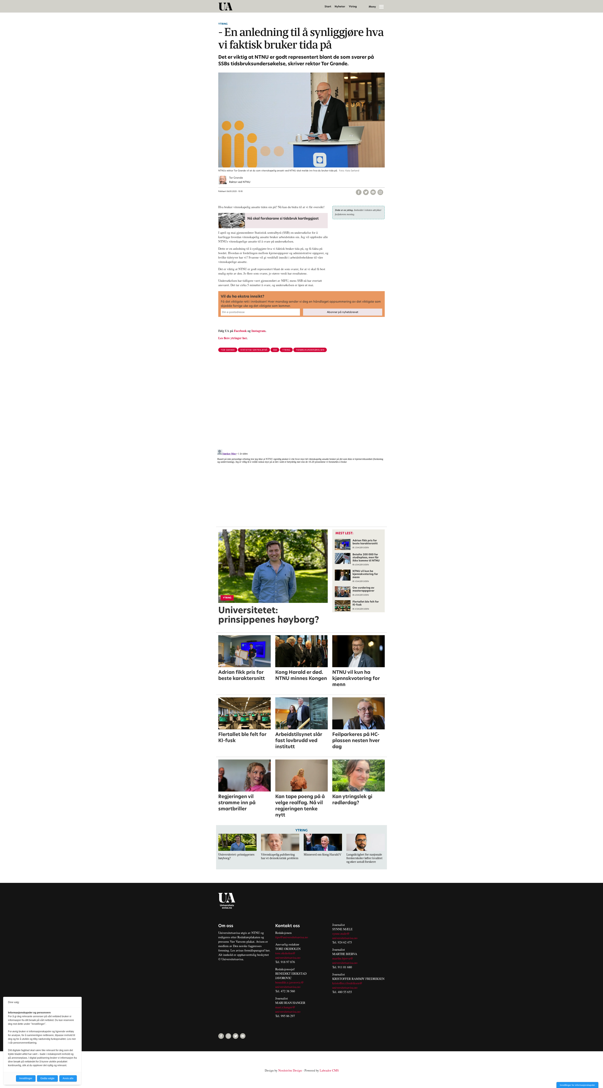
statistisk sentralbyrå (253, 350)
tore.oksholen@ (285, 953)
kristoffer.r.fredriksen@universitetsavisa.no (347, 985)
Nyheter (340, 6)
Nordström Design (290, 1070)
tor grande (228, 350)
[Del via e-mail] (373, 192)
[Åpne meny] (381, 6)
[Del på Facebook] (358, 192)
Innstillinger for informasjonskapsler (577, 1085)
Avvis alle (68, 1078)
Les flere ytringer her (232, 338)
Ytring (353, 6)
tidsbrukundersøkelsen (310, 350)
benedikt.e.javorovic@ (289, 982)
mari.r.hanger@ (285, 1007)
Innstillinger (25, 1078)
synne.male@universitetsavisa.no (344, 935)
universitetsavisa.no (287, 957)
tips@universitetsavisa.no (291, 937)
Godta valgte (47, 1078)
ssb (275, 350)
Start (328, 6)
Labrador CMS (329, 1070)
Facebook (240, 331)
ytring (286, 350)
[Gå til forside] (225, 7)
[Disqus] (301, 406)
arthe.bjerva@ (344, 958)
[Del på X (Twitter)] (366, 192)
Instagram (258, 331)
